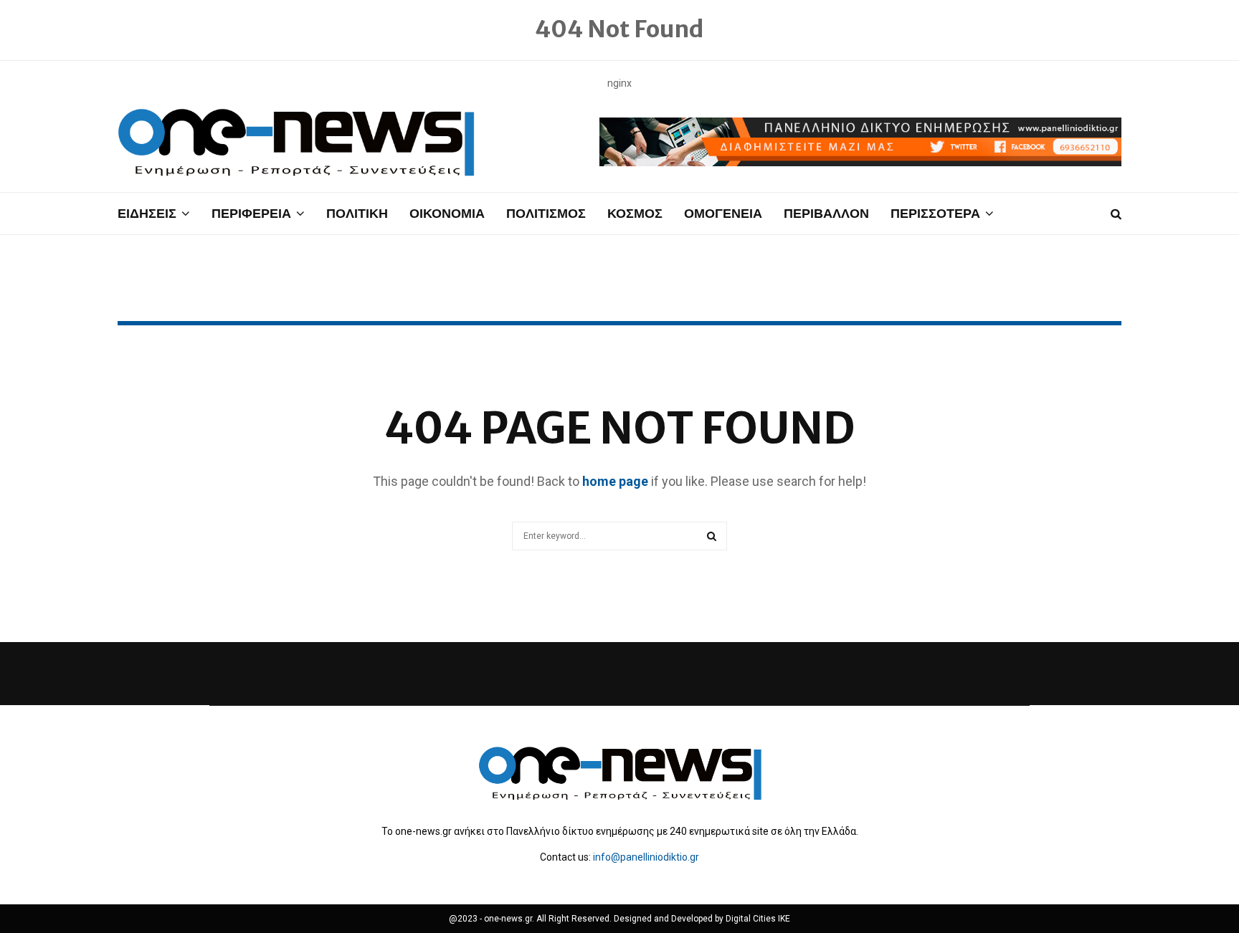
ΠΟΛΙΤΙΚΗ (357, 213)
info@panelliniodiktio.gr (646, 857)
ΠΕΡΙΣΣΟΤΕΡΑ (935, 213)
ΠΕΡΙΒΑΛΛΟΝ (826, 213)
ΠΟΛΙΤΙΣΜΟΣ (546, 213)
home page (615, 481)
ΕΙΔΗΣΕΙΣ (147, 213)
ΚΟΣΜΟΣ (635, 213)
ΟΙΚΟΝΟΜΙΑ (447, 213)
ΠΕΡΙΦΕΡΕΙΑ (251, 213)
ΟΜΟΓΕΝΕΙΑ (723, 213)
